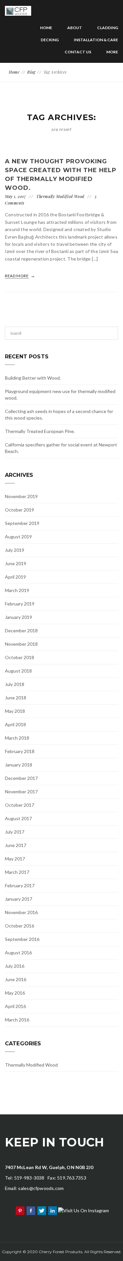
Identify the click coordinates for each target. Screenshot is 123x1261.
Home (46, 27)
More (112, 51)
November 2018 (21, 644)
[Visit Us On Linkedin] (52, 1210)
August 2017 (18, 818)
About (74, 27)
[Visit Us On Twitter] (41, 1210)
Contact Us (78, 51)
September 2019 (22, 523)
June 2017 (15, 845)
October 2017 (19, 805)
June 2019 (15, 563)
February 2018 (19, 751)
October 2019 (19, 510)
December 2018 (21, 630)
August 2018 (18, 671)
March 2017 (17, 872)
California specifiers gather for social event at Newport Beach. (61, 448)
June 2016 (15, 979)
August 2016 (18, 952)
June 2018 (15, 697)
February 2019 (19, 603)
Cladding (107, 27)
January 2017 (18, 899)
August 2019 (18, 536)
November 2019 (21, 496)
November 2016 (21, 912)
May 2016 (15, 993)
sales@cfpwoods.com (41, 1188)
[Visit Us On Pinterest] (19, 1210)
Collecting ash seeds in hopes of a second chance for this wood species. (59, 414)
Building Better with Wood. (33, 378)
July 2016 (14, 966)
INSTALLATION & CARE (96, 39)
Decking (50, 39)
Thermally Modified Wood (60, 196)
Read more (17, 275)
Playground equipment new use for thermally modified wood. (60, 394)
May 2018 (15, 711)
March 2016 (17, 1019)
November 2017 (21, 791)
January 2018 (18, 764)
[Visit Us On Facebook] (30, 1210)
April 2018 (15, 724)
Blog (31, 72)
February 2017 (19, 885)
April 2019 (15, 577)
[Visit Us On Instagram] (83, 1210)
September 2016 (22, 939)
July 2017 (14, 832)
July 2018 (14, 684)
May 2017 (15, 858)
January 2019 (18, 617)
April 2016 (15, 1006)
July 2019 (14, 550)
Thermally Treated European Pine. (40, 431)
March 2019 (17, 590)
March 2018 (17, 738)
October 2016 (19, 925)
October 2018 (19, 657)
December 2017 (21, 778)
